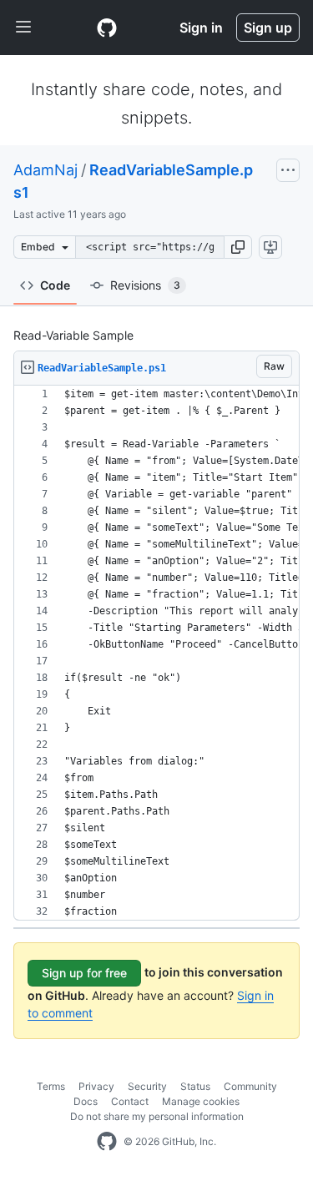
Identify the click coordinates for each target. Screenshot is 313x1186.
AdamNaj (45, 170)
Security (147, 1086)
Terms (51, 1086)
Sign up (268, 27)
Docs (85, 1101)
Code (55, 285)
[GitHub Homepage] (107, 1142)
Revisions (145, 285)
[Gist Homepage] (107, 28)
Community (250, 1086)
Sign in (201, 27)
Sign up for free (84, 973)
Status (195, 1086)
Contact (130, 1101)
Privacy (96, 1086)
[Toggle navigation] (23, 27)
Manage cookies (201, 1101)
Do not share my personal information (157, 1116)
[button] (238, 247)
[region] (156, 653)
